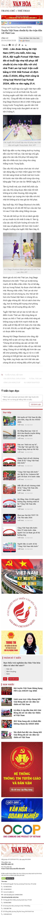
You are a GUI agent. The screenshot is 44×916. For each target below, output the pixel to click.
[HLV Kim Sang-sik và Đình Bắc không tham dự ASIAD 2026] (6, 724)
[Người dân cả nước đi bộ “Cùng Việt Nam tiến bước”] (9, 547)
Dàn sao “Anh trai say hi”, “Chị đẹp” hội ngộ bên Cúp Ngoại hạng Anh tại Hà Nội (28, 447)
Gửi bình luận (36, 404)
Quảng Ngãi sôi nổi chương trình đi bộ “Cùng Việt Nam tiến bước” (28, 460)
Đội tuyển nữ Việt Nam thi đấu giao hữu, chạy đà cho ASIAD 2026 (29, 419)
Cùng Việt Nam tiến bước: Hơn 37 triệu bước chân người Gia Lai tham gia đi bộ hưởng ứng (29, 531)
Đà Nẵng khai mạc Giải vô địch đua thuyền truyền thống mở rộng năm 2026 (29, 433)
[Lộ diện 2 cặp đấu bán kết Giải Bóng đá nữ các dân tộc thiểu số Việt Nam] (6, 713)
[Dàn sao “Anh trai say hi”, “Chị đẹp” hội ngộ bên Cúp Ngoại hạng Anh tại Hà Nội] (9, 448)
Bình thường (11, 671)
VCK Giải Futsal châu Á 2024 (14, 379)
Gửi (5, 679)
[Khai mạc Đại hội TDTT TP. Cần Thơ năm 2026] (9, 519)
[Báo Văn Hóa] (22, 849)
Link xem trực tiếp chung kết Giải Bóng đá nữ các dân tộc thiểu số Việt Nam (27, 702)
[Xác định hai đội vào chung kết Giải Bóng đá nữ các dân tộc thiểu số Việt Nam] (6, 735)
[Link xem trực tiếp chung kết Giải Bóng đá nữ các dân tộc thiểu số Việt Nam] (6, 702)
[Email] (13, 45)
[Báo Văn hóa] (22, 4)
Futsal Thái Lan (35, 379)
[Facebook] (10, 45)
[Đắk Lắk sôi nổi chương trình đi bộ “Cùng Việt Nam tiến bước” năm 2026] (9, 489)
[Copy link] (16, 45)
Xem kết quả (13, 679)
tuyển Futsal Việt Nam (14, 375)
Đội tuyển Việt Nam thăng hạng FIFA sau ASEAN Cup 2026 (28, 689)
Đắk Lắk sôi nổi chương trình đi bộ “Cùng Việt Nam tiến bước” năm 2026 (29, 488)
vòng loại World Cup (11, 382)
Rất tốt (9, 669)
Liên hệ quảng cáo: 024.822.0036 (13, 894)
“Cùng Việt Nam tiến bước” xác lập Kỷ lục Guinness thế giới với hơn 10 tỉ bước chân (29, 474)
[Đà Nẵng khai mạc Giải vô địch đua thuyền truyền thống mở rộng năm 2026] (9, 434)
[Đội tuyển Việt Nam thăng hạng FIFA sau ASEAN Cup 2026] (6, 691)
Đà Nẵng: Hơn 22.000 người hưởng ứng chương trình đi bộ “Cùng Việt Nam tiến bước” (28, 503)
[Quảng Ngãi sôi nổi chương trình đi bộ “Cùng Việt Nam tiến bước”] (9, 462)
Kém (8, 674)
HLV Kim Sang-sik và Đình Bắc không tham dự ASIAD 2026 (27, 722)
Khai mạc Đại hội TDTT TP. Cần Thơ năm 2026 (28, 516)
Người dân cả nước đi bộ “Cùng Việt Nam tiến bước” (28, 545)
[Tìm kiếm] (39, 3)
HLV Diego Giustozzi (32, 382)
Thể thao (21, 424)
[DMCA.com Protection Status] (7, 878)
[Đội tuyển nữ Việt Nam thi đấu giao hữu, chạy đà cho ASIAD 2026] (9, 421)
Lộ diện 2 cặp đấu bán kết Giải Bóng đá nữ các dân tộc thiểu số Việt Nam (27, 713)
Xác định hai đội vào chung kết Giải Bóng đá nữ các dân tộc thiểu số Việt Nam (28, 735)
